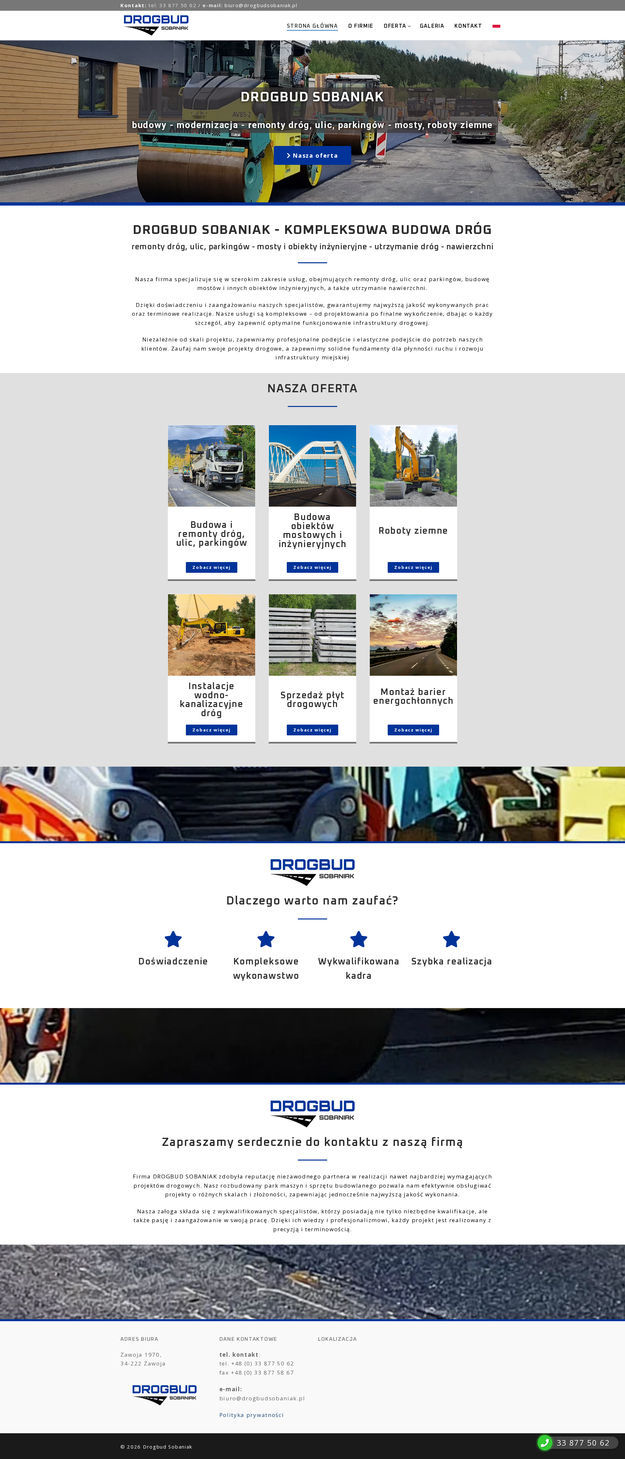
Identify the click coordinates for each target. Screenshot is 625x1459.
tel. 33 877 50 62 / (175, 5)
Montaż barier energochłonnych (413, 697)
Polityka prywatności (251, 1415)
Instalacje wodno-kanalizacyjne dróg (211, 700)
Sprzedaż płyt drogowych (312, 700)
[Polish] (496, 25)
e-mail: (213, 5)
